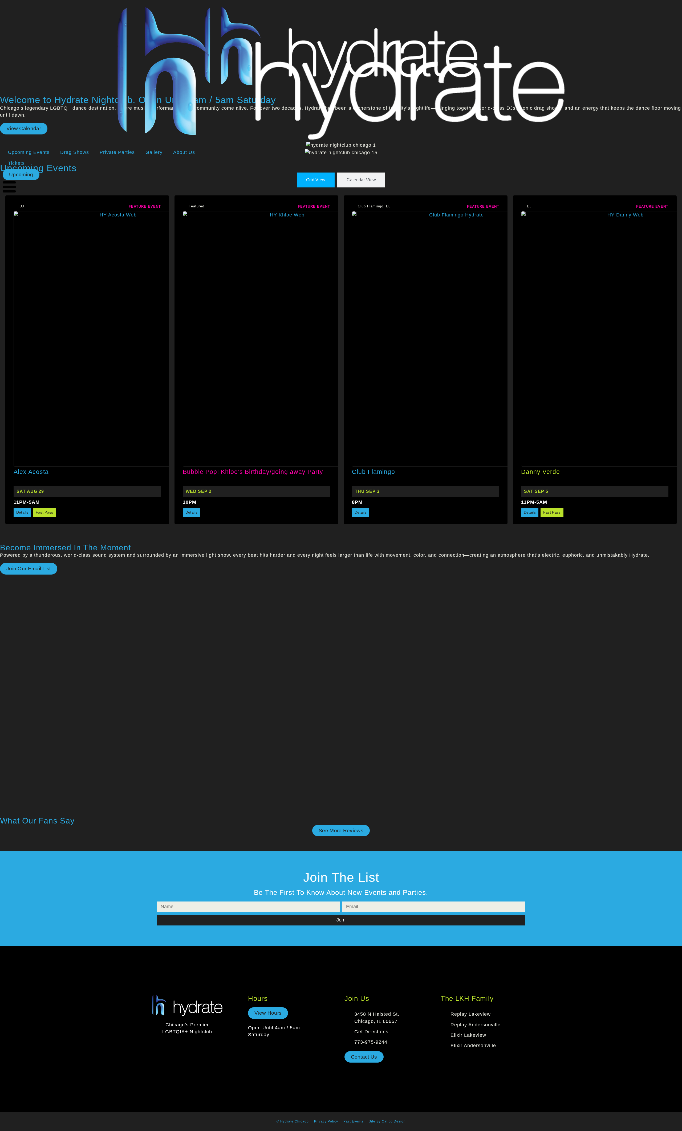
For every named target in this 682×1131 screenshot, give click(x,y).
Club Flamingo (373, 471)
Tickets (16, 163)
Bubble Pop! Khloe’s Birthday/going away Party (253, 471)
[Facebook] (168, 1045)
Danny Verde (540, 471)
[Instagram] (181, 1045)
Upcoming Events (29, 152)
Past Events (353, 1121)
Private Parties (117, 152)
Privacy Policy (326, 1121)
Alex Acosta (31, 471)
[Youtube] (206, 1045)
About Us (184, 152)
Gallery (154, 152)
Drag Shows (74, 152)
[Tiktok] (193, 1045)
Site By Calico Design (387, 1121)
